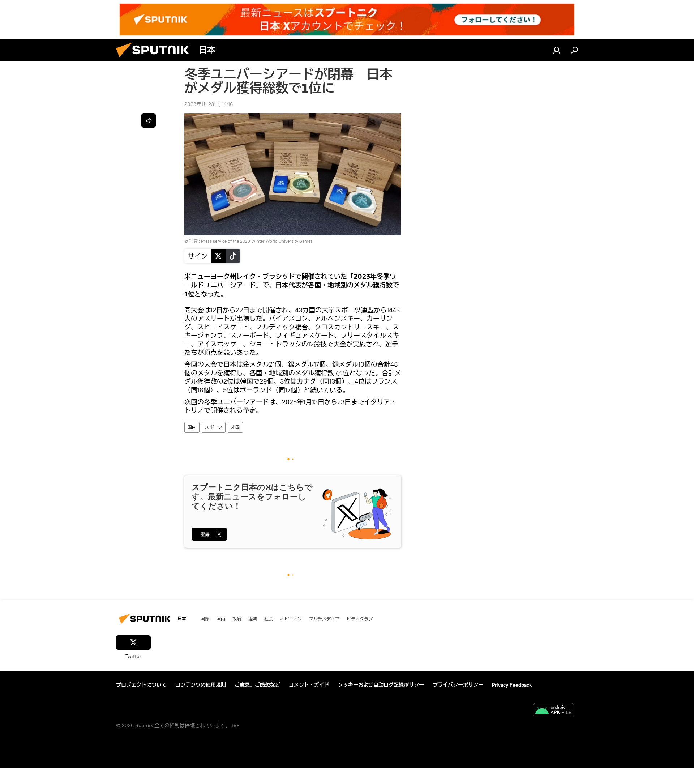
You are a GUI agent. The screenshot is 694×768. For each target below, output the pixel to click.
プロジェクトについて (141, 685)
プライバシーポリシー (458, 685)
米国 (235, 427)
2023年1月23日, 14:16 (208, 104)
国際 (205, 618)
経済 (252, 618)
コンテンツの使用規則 (200, 685)
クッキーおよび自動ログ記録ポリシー (381, 685)
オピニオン (291, 618)
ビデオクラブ (360, 618)
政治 (236, 618)
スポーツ (213, 427)
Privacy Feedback (512, 685)
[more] (148, 120)
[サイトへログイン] (556, 50)
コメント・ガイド (309, 685)
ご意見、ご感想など (257, 685)
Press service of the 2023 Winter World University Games (257, 241)
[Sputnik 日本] (155, 59)
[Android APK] (553, 711)
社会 (268, 618)
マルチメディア (324, 618)
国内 (192, 427)
